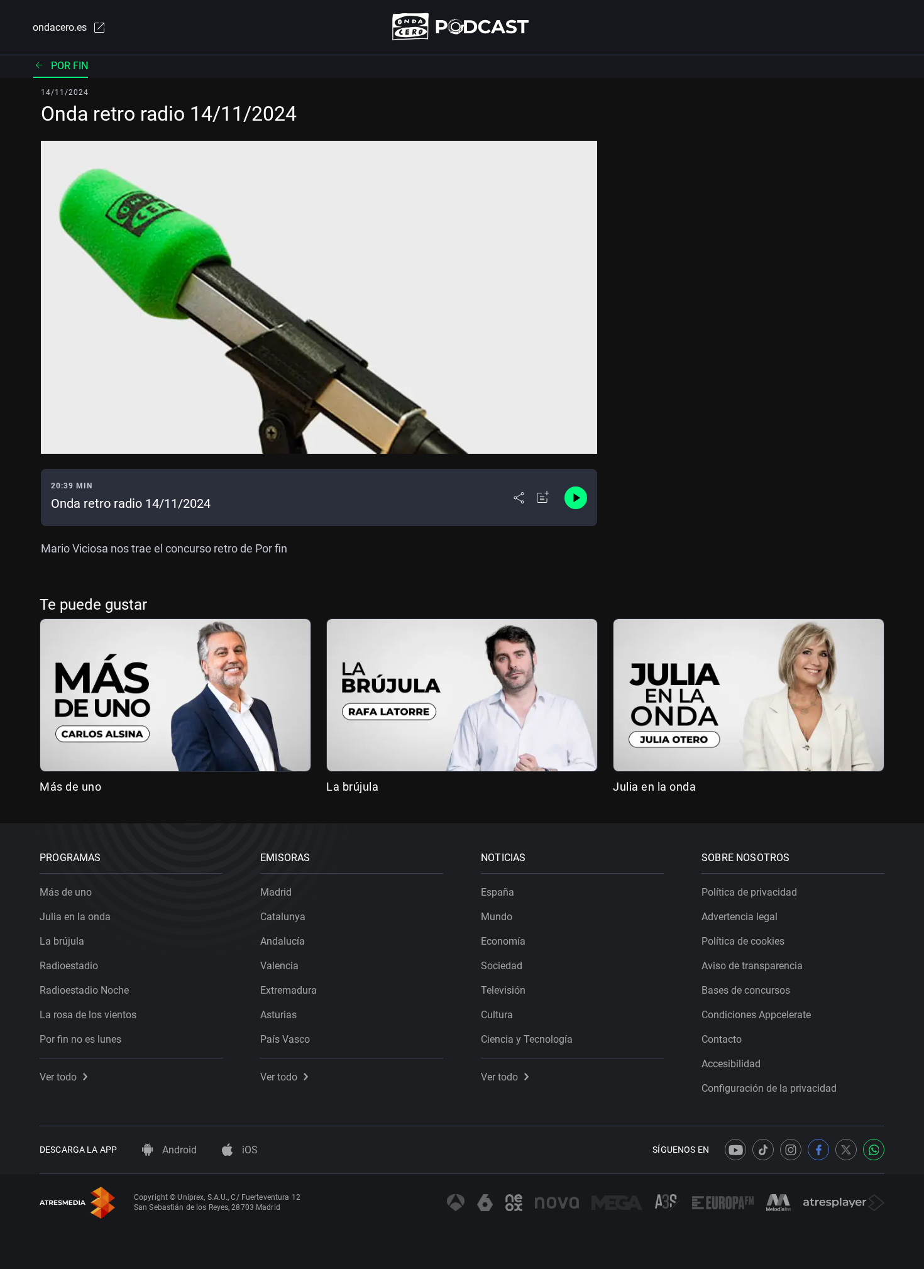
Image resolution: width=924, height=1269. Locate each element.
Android (178, 1150)
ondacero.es (60, 27)
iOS (248, 1150)
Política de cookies (742, 941)
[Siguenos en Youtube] (735, 1149)
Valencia (279, 966)
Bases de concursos (745, 990)
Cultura (497, 1015)
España (497, 892)
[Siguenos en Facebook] (818, 1149)
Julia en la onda (654, 786)
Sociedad (501, 966)
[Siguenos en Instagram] (790, 1149)
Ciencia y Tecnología (527, 1039)
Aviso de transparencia (752, 966)
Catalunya (282, 917)
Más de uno (70, 786)
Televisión (503, 990)
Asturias (278, 1015)
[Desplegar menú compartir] (519, 497)
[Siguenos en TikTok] (763, 1149)
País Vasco (285, 1039)
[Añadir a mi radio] (543, 497)
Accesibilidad (731, 1064)
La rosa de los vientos (88, 1015)
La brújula (352, 786)
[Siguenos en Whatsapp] (873, 1149)
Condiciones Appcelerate (756, 1015)
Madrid (276, 892)
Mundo (496, 917)
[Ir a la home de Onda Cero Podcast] (462, 26)
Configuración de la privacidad (769, 1088)
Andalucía (282, 941)
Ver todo (58, 1077)
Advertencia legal (739, 917)
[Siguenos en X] (846, 1149)
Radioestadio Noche (84, 990)
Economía (503, 941)
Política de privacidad (749, 892)
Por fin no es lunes (80, 1039)
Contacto (721, 1039)
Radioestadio (69, 966)
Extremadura (288, 990)
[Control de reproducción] (575, 497)
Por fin (69, 66)
